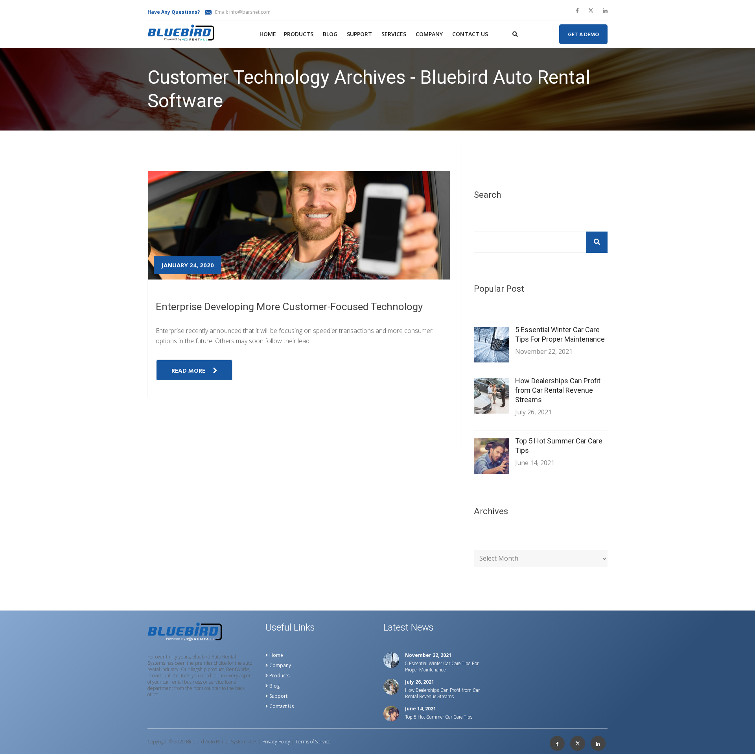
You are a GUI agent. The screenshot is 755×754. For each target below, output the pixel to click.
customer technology (215, 135)
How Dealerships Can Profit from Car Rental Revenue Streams (557, 390)
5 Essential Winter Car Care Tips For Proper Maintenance (560, 334)
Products (298, 34)
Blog (330, 34)
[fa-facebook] (577, 11)
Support (359, 34)
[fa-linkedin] (605, 11)
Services (393, 34)
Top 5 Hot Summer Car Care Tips (558, 445)
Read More (188, 371)
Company (429, 34)
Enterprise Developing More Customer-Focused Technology (289, 307)
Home (268, 34)
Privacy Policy (276, 742)
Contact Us (470, 34)
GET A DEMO (583, 34)
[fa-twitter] (590, 11)
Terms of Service (313, 742)
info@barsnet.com (250, 12)
